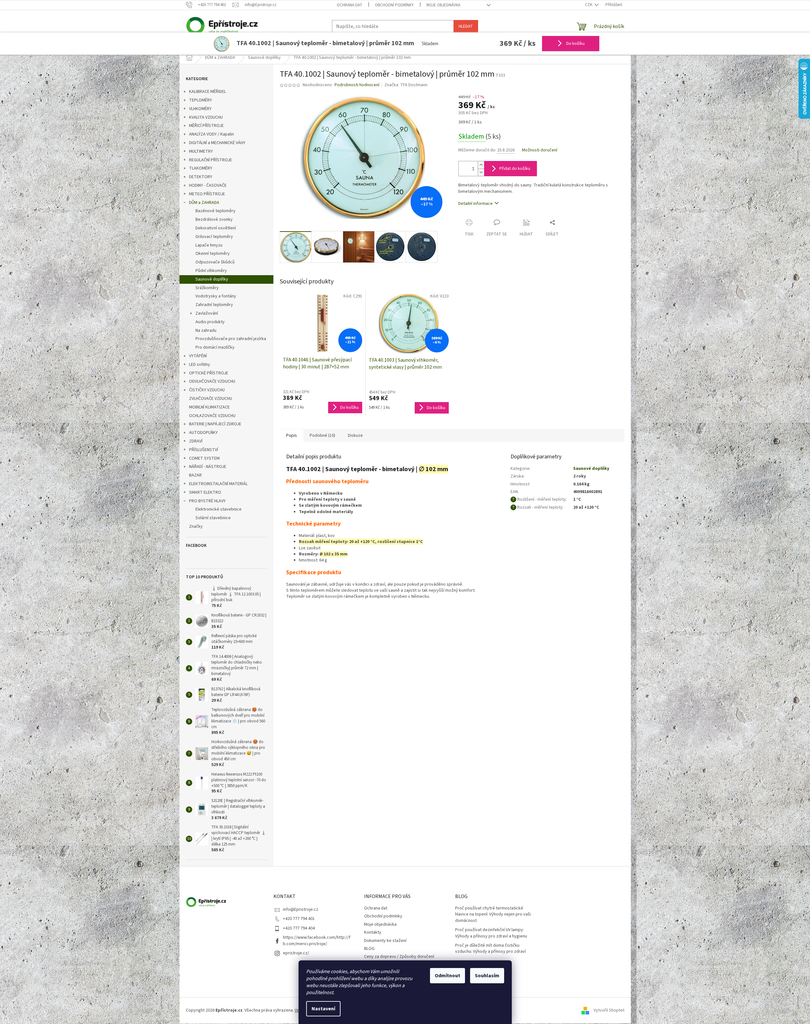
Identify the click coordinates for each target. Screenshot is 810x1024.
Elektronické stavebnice (218, 509)
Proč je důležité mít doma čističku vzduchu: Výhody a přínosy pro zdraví (490, 949)
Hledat (466, 26)
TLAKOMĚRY (200, 168)
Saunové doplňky (211, 279)
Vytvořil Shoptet (609, 1010)
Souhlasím (487, 975)
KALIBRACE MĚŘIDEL (207, 91)
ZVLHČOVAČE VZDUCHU (210, 398)
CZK (589, 5)
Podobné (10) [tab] (322, 435)
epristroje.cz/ (296, 953)
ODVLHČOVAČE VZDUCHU (212, 381)
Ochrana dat (349, 5)
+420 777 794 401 (299, 919)
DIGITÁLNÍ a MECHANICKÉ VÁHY (217, 143)
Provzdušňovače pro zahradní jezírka (230, 339)
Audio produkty (210, 322)
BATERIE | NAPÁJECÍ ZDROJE (215, 424)
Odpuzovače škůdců (215, 262)
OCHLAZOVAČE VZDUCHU (212, 416)
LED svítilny (199, 364)
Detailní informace (475, 203)
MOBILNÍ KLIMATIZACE (209, 407)
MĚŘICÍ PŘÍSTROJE (206, 125)
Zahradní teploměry (214, 305)
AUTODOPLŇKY (203, 432)
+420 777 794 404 (299, 928)
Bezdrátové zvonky (214, 219)
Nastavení (323, 1008)
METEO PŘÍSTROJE (207, 194)
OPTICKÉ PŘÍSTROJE (208, 373)
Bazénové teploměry (215, 211)
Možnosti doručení (539, 150)
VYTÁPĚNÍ (198, 356)
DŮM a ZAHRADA (204, 202)
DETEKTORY (200, 177)
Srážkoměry (207, 288)
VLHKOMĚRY (200, 109)
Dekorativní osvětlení (215, 228)
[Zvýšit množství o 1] (481, 165)
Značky (196, 526)
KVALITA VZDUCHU (206, 117)
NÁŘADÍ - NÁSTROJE (207, 466)
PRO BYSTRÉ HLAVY (207, 501)
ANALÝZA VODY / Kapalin (211, 134)
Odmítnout (447, 975)
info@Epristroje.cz (300, 909)
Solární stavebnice (213, 518)
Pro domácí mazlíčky (215, 347)
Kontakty (372, 932)
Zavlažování (206, 313)
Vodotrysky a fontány (215, 296)
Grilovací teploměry (214, 236)
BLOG (369, 948)
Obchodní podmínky (394, 5)
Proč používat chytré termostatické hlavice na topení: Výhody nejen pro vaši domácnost (493, 914)
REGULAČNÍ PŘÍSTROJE (210, 160)
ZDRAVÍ (195, 441)
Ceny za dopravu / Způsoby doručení (399, 956)
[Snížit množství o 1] (481, 172)
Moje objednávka (443, 5)
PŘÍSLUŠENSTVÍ (203, 450)
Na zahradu (205, 330)
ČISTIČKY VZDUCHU (207, 390)
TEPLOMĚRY (200, 100)
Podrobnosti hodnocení (357, 85)
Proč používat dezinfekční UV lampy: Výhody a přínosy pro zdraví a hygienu (491, 933)
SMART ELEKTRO (205, 492)
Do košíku (575, 43)
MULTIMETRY (201, 151)
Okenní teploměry (212, 253)
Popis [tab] (291, 435)
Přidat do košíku (514, 168)
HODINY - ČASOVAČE (208, 185)
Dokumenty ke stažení (385, 940)
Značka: (405, 85)
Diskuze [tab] (355, 435)
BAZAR (195, 475)
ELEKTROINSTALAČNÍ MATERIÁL (218, 484)
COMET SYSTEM (204, 458)
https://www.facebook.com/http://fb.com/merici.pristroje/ (316, 940)
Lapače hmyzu (208, 245)
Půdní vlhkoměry (211, 271)
